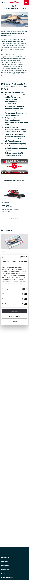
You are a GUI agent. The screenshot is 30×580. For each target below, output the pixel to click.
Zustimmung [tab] (5, 261)
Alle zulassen (14, 311)
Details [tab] (14, 261)
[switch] (24, 294)
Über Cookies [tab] (23, 261)
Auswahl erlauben (14, 316)
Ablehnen (14, 321)
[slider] (6, 172)
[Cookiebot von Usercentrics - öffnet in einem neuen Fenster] (20, 257)
